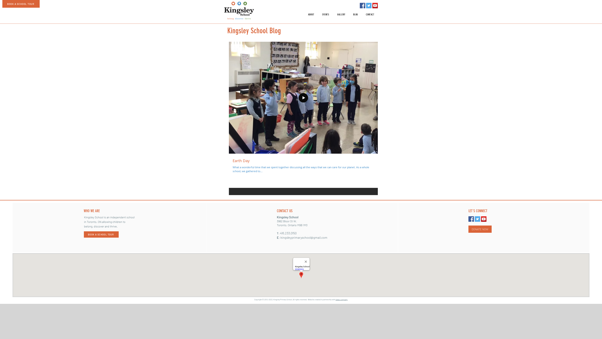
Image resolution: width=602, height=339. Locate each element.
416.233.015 (287, 233)
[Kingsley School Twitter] (369, 5)
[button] (311, 14)
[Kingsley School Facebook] (362, 5)
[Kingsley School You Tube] (375, 5)
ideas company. (342, 299)
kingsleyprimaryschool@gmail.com (303, 237)
